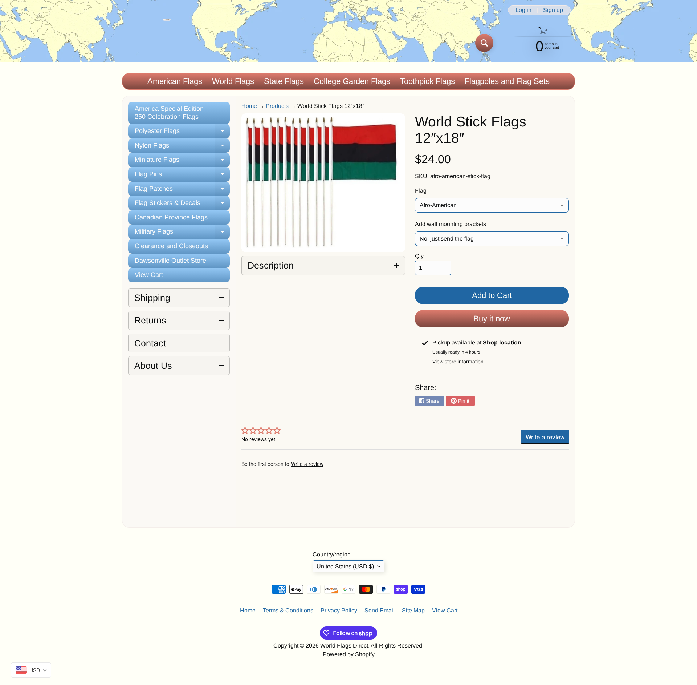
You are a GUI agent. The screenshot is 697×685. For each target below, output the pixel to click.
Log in (523, 10)
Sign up (553, 10)
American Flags (174, 81)
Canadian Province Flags (171, 217)
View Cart (149, 274)
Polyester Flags (182, 132)
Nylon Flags (182, 147)
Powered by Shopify (349, 654)
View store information (458, 361)
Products (277, 106)
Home (249, 106)
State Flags (284, 81)
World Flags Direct (344, 645)
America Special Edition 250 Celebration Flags (169, 112)
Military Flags (182, 233)
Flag (421, 191)
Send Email (379, 610)
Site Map (413, 610)
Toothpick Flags (427, 81)
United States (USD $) (345, 566)
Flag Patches (182, 190)
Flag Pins (182, 176)
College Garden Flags (352, 81)
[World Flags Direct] (146, 42)
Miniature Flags (182, 161)
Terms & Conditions (288, 610)
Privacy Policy (339, 610)
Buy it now (491, 318)
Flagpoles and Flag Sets (507, 81)
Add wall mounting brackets (450, 224)
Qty (419, 256)
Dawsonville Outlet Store (170, 260)
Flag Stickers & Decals (182, 204)
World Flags (233, 81)
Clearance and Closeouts (171, 246)
